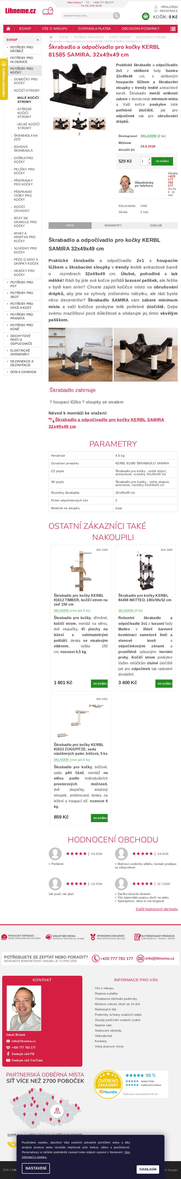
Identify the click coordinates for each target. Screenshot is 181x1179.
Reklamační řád (105, 1009)
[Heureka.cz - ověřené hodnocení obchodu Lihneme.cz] (131, 1084)
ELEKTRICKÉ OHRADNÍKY (20, 352)
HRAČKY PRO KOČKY (24, 273)
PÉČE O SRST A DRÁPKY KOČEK (26, 261)
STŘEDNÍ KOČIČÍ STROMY (24, 113)
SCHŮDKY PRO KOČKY (25, 250)
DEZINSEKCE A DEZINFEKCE (21, 363)
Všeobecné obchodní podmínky (116, 998)
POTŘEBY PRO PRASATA (21, 316)
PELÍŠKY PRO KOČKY (24, 171)
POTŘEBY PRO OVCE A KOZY (21, 305)
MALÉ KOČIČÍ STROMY (28, 100)
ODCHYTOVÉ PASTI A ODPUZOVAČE (21, 339)
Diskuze (156, 225)
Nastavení (36, 1168)
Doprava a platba (94, 28)
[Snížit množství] (149, 163)
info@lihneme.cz (23, 1041)
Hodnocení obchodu (108, 1030)
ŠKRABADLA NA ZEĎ (26, 137)
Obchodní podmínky (141, 28)
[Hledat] (116, 15)
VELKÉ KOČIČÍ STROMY (28, 126)
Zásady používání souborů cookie (117, 1020)
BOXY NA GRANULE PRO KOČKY (25, 222)
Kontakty (101, 1041)
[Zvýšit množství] (149, 159)
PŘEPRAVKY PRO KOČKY (23, 182)
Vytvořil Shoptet (168, 1170)
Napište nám (103, 1025)
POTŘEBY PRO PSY (21, 284)
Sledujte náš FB (22, 1054)
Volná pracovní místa (109, 1046)
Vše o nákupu (55, 28)
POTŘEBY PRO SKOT (21, 295)
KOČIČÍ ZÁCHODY (21, 209)
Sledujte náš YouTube (27, 1060)
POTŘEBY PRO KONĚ (21, 327)
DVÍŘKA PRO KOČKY (23, 160)
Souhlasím (147, 1169)
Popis (70, 225)
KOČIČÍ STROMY (27, 90)
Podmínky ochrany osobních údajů (118, 1014)
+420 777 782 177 (23, 1047)
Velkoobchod (103, 1036)
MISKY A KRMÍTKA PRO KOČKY (25, 237)
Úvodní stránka (8, 28)
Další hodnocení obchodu (157, 909)
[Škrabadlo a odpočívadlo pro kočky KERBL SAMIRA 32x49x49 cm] (52, 419)
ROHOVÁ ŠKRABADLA (23, 149)
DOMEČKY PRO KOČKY (26, 81)
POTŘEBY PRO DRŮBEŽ (21, 49)
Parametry (113, 225)
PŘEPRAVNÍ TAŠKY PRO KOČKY (23, 195)
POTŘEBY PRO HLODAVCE (21, 60)
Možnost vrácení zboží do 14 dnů (117, 1004)
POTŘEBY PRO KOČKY (21, 70)
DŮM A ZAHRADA (23, 372)
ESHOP (25, 28)
